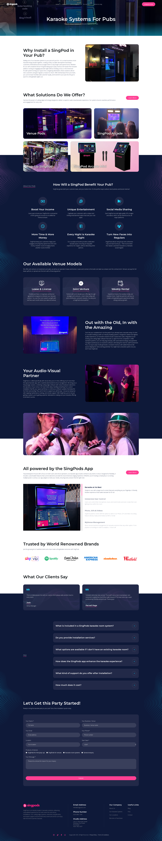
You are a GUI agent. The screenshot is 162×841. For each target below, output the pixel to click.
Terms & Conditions (103, 835)
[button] (65, 4)
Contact (130, 815)
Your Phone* (86, 730)
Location (28, 740)
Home (66, 24)
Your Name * (30, 721)
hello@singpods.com (79, 807)
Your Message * (31, 757)
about (64, 4)
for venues (86, 4)
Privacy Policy (93, 835)
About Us (112, 808)
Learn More (132, 98)
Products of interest (32, 750)
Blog (129, 808)
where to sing (98, 4)
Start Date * (85, 740)
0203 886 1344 (77, 814)
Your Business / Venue (88, 721)
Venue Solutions (75, 24)
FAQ (129, 812)
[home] (12, 4)
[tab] (110, 490)
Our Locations (113, 815)
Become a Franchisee (116, 818)
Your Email (29, 730)
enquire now (148, 4)
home (57, 4)
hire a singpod (74, 4)
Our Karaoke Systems (115, 812)
